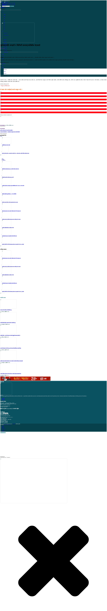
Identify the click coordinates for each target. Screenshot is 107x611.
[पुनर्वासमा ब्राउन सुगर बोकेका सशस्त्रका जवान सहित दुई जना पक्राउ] (6, 217)
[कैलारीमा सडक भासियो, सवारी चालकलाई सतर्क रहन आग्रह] (6, 200)
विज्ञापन (3, 427)
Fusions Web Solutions (7, 424)
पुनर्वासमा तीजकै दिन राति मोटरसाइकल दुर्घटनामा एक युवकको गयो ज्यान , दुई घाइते (13, 244)
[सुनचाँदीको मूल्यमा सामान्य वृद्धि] (6, 143)
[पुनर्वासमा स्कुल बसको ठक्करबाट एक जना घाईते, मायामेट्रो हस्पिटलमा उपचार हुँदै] (8, 359)
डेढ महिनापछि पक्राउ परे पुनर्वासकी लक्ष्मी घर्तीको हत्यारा (9, 283)
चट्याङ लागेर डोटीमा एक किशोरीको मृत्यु (6, 309)
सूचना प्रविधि (3, 56)
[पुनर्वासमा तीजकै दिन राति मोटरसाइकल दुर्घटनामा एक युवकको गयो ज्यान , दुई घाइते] (6, 242)
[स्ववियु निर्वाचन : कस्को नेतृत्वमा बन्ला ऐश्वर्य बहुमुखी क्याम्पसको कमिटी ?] (8, 333)
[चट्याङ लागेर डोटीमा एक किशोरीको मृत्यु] (8, 308)
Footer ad (1, 376)
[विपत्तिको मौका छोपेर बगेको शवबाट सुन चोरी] (6, 175)
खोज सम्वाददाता (2, 48)
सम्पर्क (3, 426)
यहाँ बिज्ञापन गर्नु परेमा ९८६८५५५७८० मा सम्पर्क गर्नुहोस (8, 3)
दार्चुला (4, 22)
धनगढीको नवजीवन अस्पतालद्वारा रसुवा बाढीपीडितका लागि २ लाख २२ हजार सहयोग (13, 185)
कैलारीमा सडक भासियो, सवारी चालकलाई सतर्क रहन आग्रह (10, 202)
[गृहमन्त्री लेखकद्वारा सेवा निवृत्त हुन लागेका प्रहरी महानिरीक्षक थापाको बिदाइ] (8, 346)
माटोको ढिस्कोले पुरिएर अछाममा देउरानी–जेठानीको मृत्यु (7, 322)
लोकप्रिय (3, 159)
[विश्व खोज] (1, 7)
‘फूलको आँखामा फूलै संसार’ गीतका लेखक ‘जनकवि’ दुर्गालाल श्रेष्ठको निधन (10, 373)
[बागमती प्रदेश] (4, 2)
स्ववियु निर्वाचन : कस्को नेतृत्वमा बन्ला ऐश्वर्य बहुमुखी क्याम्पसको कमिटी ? (10, 335)
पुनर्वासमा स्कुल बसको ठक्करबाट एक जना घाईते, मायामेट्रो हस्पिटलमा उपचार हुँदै (11, 360)
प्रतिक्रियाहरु (3, 160)
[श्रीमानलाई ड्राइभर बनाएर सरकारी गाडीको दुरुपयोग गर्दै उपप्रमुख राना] (6, 209)
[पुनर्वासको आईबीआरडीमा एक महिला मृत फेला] (6, 273)
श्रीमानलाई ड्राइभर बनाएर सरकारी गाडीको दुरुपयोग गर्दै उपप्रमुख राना (11, 258)
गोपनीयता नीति (4, 428)
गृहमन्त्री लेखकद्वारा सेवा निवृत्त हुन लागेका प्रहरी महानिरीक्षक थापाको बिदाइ (10, 348)
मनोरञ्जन (3, 58)
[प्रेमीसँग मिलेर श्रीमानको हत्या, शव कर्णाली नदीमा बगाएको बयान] (6, 167)
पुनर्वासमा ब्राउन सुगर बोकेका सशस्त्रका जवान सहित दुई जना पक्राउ (11, 219)
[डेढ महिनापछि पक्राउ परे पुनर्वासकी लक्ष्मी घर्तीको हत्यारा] (6, 234)
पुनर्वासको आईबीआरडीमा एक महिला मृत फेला (8, 227)
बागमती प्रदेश (5, 43)
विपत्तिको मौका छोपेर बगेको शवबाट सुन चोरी (8, 177)
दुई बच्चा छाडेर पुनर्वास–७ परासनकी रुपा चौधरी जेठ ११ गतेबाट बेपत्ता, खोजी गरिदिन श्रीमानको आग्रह (15, 153)
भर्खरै (2, 158)
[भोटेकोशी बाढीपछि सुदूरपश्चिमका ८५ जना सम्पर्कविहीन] (6, 192)
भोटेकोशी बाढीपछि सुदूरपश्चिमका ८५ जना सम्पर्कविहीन (9, 193)
